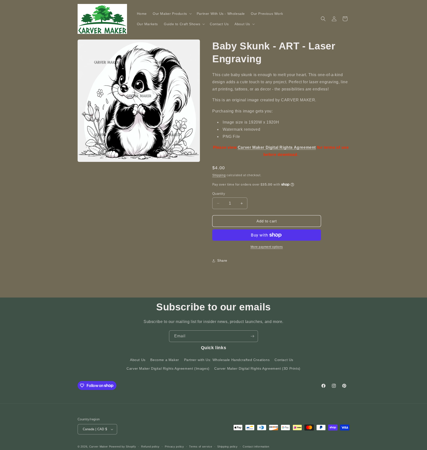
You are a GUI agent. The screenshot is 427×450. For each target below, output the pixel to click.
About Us (138, 360)
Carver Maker (98, 446)
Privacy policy (174, 446)
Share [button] (222, 260)
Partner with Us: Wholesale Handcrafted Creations (227, 360)
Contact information (256, 446)
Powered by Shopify (122, 446)
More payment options (267, 247)
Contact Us (284, 360)
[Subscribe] (252, 336)
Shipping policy (227, 446)
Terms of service (200, 446)
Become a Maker (164, 360)
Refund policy (150, 446)
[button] (172, 13)
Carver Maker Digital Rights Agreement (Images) (168, 368)
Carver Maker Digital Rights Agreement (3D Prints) (257, 368)
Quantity (218, 193)
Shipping (219, 175)
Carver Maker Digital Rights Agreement (277, 147)
